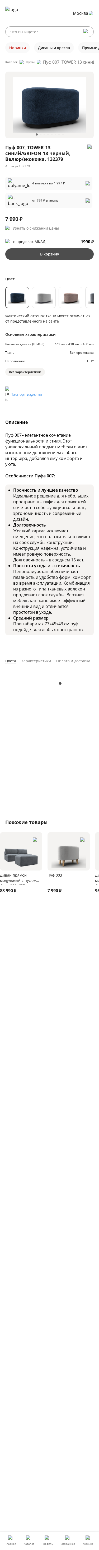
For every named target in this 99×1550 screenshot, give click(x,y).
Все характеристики (25, 372)
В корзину (49, 254)
